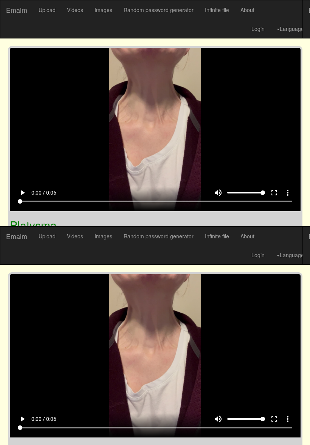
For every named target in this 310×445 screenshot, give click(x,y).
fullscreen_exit (283, 426)
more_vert (297, 426)
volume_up (227, 426)
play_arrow (12, 426)
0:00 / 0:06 (34, 427)
